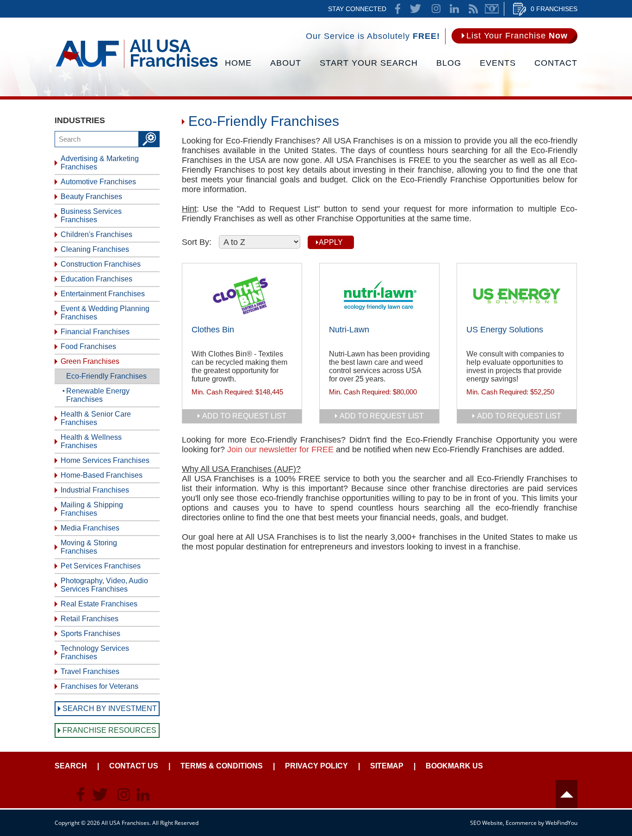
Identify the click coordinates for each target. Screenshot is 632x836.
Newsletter (492, 9)
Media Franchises (90, 528)
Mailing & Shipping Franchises (92, 509)
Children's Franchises (96, 234)
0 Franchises (554, 8)
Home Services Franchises (105, 460)
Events (498, 63)
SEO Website (486, 823)
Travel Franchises (90, 671)
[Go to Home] (137, 67)
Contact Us (133, 766)
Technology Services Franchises (95, 652)
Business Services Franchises (91, 215)
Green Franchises (90, 361)
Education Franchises (96, 279)
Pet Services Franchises (101, 566)
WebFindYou (561, 823)
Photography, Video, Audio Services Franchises (104, 585)
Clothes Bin (213, 329)
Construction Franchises (101, 264)
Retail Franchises (89, 619)
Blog (448, 63)
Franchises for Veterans (99, 686)
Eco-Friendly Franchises (106, 376)
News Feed (473, 9)
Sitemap (386, 766)
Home (238, 63)
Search (71, 766)
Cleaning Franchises (95, 249)
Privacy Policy (316, 766)
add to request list (244, 416)
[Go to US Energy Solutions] (517, 295)
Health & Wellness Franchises (91, 441)
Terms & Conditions (221, 766)
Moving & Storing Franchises (89, 547)
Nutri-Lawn (349, 329)
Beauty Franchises (91, 196)
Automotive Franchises (98, 182)
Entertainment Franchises (103, 294)
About (285, 63)
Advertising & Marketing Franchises (100, 163)
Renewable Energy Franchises (98, 395)
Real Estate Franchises (99, 604)
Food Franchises (88, 346)
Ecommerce (521, 823)
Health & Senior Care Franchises (96, 418)
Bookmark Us (454, 766)
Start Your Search (369, 63)
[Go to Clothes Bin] (242, 295)
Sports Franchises (90, 633)
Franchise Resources (109, 730)
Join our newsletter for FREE (280, 449)
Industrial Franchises (95, 490)
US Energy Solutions (504, 329)
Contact (555, 63)
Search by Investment (109, 708)
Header (566, 794)
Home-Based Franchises (102, 475)
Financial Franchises (95, 332)
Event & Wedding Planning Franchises (105, 313)
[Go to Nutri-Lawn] (379, 295)
